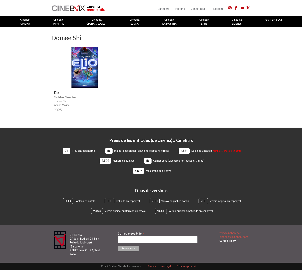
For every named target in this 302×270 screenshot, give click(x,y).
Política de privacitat (186, 266)
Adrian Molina (62, 105)
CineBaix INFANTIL (58, 21)
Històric (180, 8)
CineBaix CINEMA (25, 21)
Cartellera (163, 8)
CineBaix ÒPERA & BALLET (97, 21)
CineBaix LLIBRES (237, 21)
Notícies (218, 8)
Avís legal (166, 266)
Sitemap (152, 266)
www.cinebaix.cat (230, 233)
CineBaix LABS (204, 21)
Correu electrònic (131, 234)
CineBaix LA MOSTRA (169, 21)
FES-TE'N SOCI (273, 19)
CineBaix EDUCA (134, 21)
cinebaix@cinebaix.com (234, 237)
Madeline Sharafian (65, 97)
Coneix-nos (198, 8)
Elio (56, 93)
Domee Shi (60, 101)
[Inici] (80, 8)
